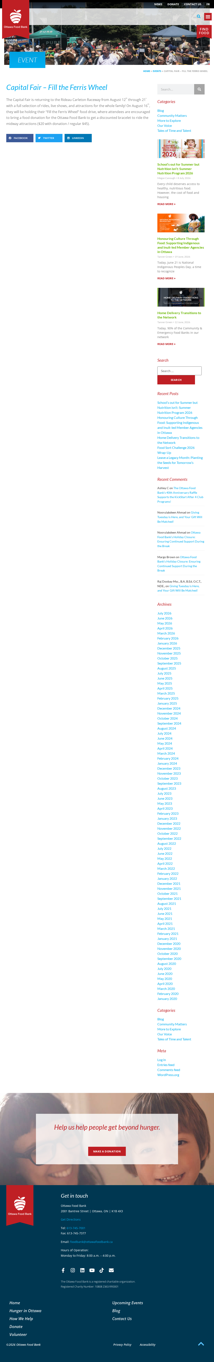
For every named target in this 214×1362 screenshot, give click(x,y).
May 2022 (164, 858)
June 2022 (164, 853)
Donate (173, 4)
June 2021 (164, 913)
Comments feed (168, 1070)
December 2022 (168, 823)
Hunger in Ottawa (25, 1310)
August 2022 (166, 843)
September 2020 (169, 958)
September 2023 (169, 783)
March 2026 (166, 633)
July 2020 (164, 969)
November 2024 (169, 713)
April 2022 (165, 863)
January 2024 (167, 763)
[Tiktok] (101, 1270)
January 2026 (167, 643)
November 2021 (169, 888)
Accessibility (147, 1345)
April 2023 (165, 808)
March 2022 (166, 868)
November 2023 (169, 773)
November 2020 (169, 948)
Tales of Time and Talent (174, 130)
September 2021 (169, 898)
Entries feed (166, 1065)
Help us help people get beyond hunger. (107, 1127)
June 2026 (164, 618)
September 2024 (169, 723)
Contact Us (192, 4)
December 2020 (168, 943)
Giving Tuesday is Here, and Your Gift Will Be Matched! (179, 517)
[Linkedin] (82, 1270)
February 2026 (167, 638)
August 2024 (166, 728)
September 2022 (169, 838)
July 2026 (164, 613)
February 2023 (167, 813)
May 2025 (164, 683)
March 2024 (166, 753)
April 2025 (165, 688)
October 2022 (167, 833)
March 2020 (166, 989)
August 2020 (166, 963)
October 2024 (167, 718)
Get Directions (71, 1219)
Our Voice (164, 125)
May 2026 (164, 623)
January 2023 (167, 818)
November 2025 (169, 653)
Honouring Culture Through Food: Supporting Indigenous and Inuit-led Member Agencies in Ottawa (180, 245)
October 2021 (167, 893)
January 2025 (167, 703)
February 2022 (167, 873)
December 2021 (168, 883)
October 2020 (167, 953)
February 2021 (167, 933)
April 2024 (165, 748)
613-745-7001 (76, 1228)
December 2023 (168, 768)
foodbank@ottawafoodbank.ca (91, 1242)
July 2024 (164, 733)
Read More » (166, 204)
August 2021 (166, 903)
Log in (161, 1060)
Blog (160, 110)
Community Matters (172, 115)
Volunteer (18, 1334)
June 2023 (164, 798)
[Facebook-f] (63, 1270)
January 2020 (167, 999)
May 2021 (164, 918)
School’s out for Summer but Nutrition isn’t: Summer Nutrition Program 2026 (178, 168)
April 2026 (165, 628)
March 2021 (166, 928)
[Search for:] (179, 370)
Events (157, 71)
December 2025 (168, 648)
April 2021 (165, 923)
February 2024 (167, 758)
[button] (198, 16)
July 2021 (164, 908)
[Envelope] (111, 1270)
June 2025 (164, 678)
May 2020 (164, 979)
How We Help (21, 1318)
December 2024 (168, 708)
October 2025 (167, 658)
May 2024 (164, 743)
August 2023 (166, 788)
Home (146, 71)
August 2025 (166, 668)
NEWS (158, 4)
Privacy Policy (122, 1345)
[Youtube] (92, 1270)
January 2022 (167, 878)
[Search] (199, 89)
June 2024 (164, 738)
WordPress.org (168, 1075)
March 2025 (166, 693)
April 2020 (165, 984)
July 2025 (164, 673)
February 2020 (167, 994)
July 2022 (164, 848)
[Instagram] (73, 1270)
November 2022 (169, 828)
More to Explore (169, 120)
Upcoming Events (127, 1302)
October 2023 (167, 778)
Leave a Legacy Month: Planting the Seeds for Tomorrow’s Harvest (180, 463)
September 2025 (169, 663)
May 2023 (164, 803)
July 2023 (164, 793)
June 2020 (164, 974)
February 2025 (167, 698)
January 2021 (167, 938)
